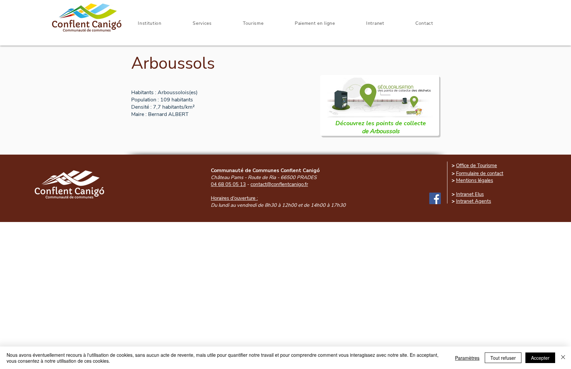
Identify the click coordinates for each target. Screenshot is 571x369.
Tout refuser (503, 357)
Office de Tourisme (476, 165)
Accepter (540, 357)
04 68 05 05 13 (228, 184)
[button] (375, 23)
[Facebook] (435, 198)
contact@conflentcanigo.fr (279, 184)
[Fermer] (563, 358)
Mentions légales (474, 180)
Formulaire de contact (479, 173)
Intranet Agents (473, 201)
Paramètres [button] (467, 357)
